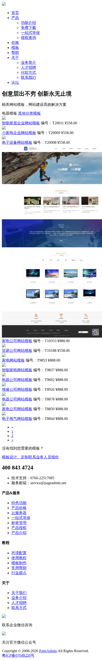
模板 (15, 48)
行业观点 (19, 573)
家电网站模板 (13, 360)
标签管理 (19, 523)
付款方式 (28, 72)
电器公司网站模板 (17, 380)
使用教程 (19, 558)
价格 (15, 43)
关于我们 (19, 593)
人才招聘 (28, 67)
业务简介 (28, 62)
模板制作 (19, 563)
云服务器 (19, 513)
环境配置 (19, 553)
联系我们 (28, 77)
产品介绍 (19, 533)
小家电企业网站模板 (19, 133)
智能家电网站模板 (17, 370)
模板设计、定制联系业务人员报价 (30, 457)
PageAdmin (48, 651)
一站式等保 (30, 33)
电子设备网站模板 (17, 142)
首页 (15, 13)
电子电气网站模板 (17, 419)
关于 (15, 58)
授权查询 (28, 38)
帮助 (15, 53)
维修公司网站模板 (17, 389)
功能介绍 (28, 23)
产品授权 (19, 528)
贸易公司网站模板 (17, 351)
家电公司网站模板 (17, 341)
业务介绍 (19, 598)
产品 (15, 18)
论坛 (15, 82)
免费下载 (28, 28)
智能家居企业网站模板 (21, 123)
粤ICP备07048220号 (18, 655)
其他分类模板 (29, 113)
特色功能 (19, 503)
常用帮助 (19, 568)
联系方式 (19, 608)
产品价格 (19, 508)
